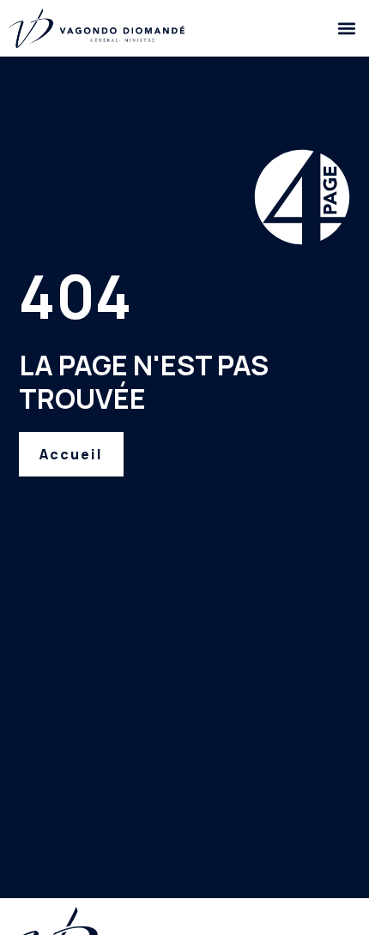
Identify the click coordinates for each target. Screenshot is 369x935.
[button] (346, 28)
